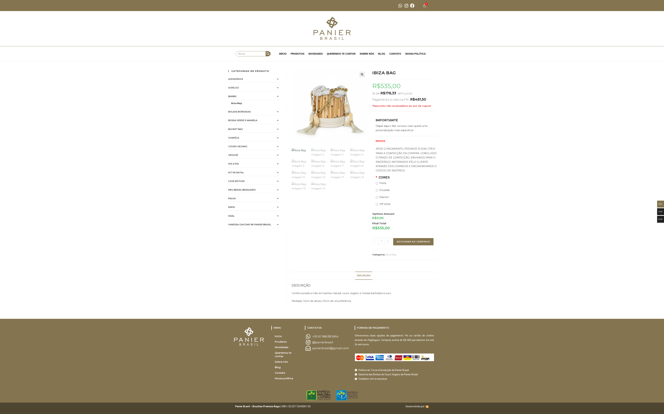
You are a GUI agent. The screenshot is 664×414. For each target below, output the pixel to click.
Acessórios (235, 79)
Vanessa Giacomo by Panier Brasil (249, 224)
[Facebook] (412, 6)
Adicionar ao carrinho (413, 241)
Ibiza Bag (391, 254)
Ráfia (231, 207)
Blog (381, 53)
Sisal (231, 216)
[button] (362, 74)
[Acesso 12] (427, 406)
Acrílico (233, 87)
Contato (395, 53)
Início (283, 53)
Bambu (232, 96)
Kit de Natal (236, 172)
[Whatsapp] (400, 6)
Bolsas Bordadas (239, 111)
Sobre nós (367, 53)
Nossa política (415, 53)
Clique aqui (382, 126)
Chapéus (233, 138)
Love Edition (236, 181)
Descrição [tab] (364, 275)
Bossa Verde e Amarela (242, 120)
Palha (232, 198)
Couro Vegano (237, 146)
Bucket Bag (235, 129)
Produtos (297, 53)
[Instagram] (406, 6)
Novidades (315, 53)
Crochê (233, 155)
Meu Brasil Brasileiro (242, 190)
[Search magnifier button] (268, 53)
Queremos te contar (341, 53)
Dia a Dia (233, 163)
